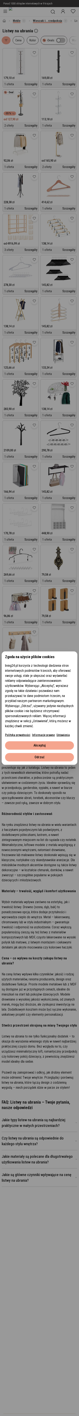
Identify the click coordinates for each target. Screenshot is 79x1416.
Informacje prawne (43, 735)
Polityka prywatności (17, 735)
